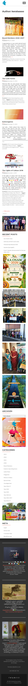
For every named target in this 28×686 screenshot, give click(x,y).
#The (13, 565)
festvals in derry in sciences (16, 99)
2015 (8, 144)
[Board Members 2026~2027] (14, 26)
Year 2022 (6, 489)
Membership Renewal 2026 (11, 244)
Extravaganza (7, 122)
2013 (5, 454)
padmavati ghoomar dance (8, 200)
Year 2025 (6, 492)
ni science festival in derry (12, 102)
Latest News (8, 60)
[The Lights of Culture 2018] (14, 161)
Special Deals (7, 480)
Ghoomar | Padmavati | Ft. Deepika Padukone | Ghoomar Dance (13, 196)
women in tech (12, 104)
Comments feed (8, 533)
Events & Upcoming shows (13, 98)
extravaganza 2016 (14, 147)
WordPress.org (8, 536)
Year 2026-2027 (8, 498)
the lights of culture (9, 204)
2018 (5, 463)
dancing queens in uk (15, 194)
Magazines (6, 474)
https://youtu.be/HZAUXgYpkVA (14, 611)
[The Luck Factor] (14, 71)
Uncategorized (7, 483)
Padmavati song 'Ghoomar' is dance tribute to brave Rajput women (12, 202)
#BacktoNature (7, 565)
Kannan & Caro (18, 682)
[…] (12, 56)
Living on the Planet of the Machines (10, 101)
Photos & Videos (12, 145)
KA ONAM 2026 (8, 238)
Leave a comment (19, 204)
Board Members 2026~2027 (13, 38)
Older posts (6, 211)
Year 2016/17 (16, 193)
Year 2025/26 (15, 60)
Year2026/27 (7, 500)
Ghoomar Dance (10, 197)
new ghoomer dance (16, 199)
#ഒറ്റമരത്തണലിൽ (8, 610)
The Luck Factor (8, 78)
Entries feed (7, 530)
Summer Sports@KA (9, 247)
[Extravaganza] (14, 114)
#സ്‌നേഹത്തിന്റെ (12, 643)
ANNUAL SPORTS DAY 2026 (11, 241)
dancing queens (5, 194)
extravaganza (5, 147)
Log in (5, 527)
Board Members (11, 59)
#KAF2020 (10, 569)
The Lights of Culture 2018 (12, 170)
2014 (5, 457)
